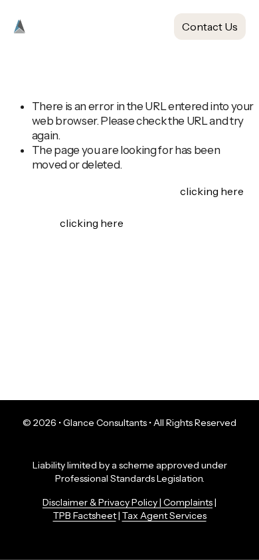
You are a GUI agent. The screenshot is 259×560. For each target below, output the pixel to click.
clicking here (211, 191)
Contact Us (210, 26)
